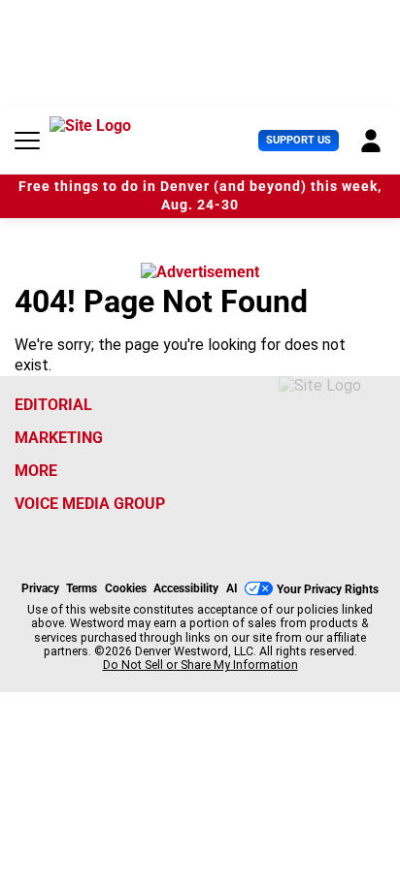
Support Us (298, 140)
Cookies (126, 588)
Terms (81, 588)
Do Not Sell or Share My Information (200, 665)
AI (232, 588)
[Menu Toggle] (27, 140)
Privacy (40, 588)
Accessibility (185, 588)
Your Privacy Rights (328, 588)
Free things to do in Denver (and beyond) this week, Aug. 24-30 (200, 195)
